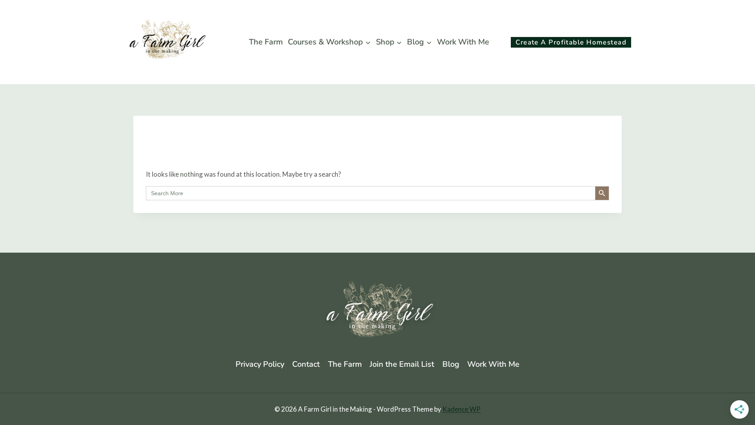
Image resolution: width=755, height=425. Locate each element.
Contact (306, 364)
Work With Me (463, 42)
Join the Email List (402, 364)
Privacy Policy (260, 364)
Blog (450, 364)
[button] (498, 42)
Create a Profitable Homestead (571, 42)
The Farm (266, 42)
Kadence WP (461, 409)
